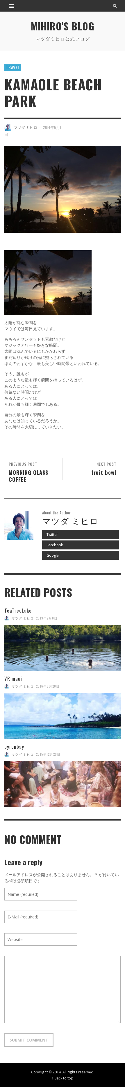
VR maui (13, 678)
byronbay (14, 746)
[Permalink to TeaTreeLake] (62, 648)
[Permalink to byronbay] (62, 784)
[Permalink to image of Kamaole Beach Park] (62, 189)
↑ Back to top (62, 1078)
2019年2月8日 (47, 618)
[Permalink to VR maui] (62, 716)
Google (53, 555)
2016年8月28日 (48, 686)
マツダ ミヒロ (25, 127)
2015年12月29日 (48, 754)
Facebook (55, 544)
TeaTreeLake (18, 610)
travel (13, 67)
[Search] (11, 6)
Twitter (52, 534)
